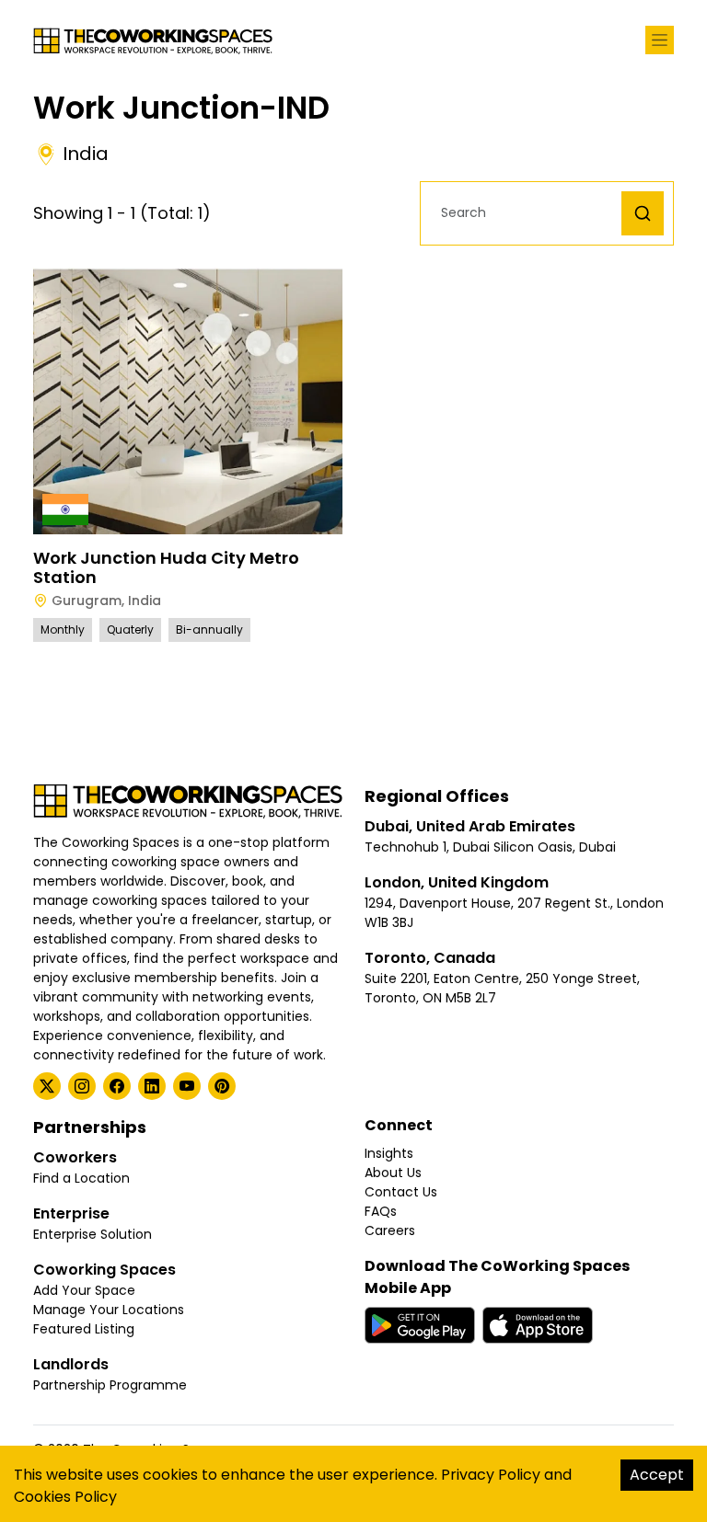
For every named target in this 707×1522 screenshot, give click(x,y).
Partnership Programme (110, 1385)
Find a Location (81, 1178)
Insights (389, 1153)
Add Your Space (84, 1290)
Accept (657, 1474)
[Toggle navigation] (659, 40)
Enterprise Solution (92, 1234)
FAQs (381, 1211)
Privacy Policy (490, 1474)
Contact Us (401, 1192)
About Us (393, 1172)
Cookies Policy (65, 1496)
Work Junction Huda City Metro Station (166, 567)
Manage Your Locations (108, 1309)
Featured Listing (83, 1329)
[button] (525, 213)
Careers (390, 1230)
